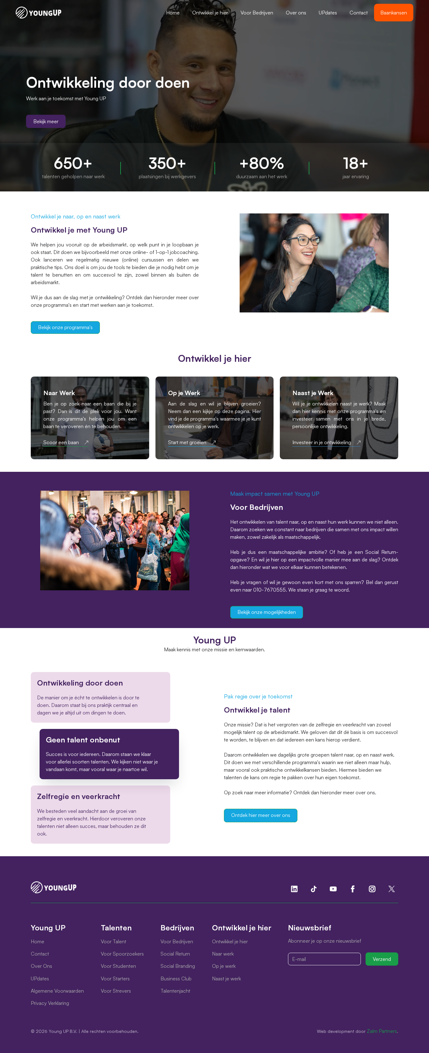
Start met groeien (187, 442)
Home (173, 12)
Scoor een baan (61, 442)
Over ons (296, 12)
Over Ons (41, 966)
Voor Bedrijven (257, 12)
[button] (210, 12)
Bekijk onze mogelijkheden (266, 612)
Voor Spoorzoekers (122, 954)
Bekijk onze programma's (65, 327)
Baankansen (393, 12)
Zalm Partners (382, 1031)
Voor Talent (113, 941)
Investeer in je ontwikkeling (321, 442)
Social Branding (177, 966)
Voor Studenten (118, 966)
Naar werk (223, 954)
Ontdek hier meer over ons (260, 815)
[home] (38, 13)
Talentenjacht (175, 991)
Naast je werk (226, 978)
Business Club (176, 978)
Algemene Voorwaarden (57, 991)
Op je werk (224, 966)
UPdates (328, 12)
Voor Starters (115, 978)
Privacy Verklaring (50, 1003)
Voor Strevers (116, 991)
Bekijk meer (45, 121)
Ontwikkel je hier (210, 12)
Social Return (175, 954)
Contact (359, 12)
